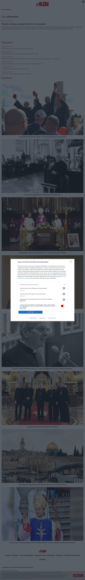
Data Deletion (33, 318)
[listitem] (42, 284)
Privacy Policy (52, 318)
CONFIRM (30, 312)
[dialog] (42, 290)
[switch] (63, 288)
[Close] (71, 262)
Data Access (42, 318)
